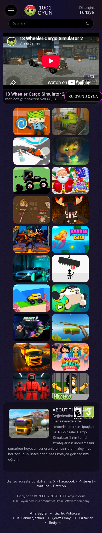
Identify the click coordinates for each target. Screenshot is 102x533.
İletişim (55, 523)
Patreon (59, 486)
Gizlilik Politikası (67, 513)
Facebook (67, 481)
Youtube (42, 486)
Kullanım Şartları (30, 518)
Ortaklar (86, 518)
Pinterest (85, 481)
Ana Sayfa (38, 513)
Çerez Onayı (61, 518)
